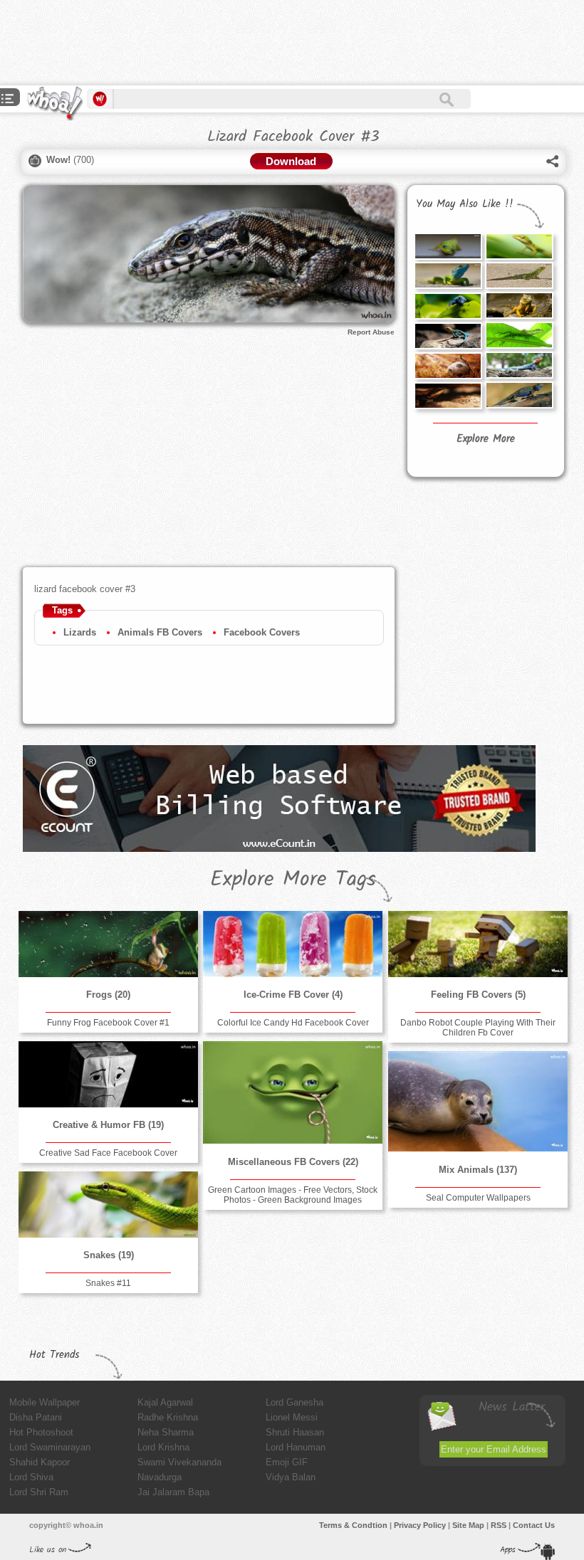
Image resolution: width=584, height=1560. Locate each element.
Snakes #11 (108, 1283)
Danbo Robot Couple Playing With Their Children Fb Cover (478, 1028)
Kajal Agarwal (165, 1402)
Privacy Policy (420, 1525)
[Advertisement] (259, 43)
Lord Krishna (163, 1447)
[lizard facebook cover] (519, 365)
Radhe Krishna (167, 1417)
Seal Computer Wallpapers (478, 1198)
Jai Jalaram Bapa (173, 1492)
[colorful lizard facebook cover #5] (448, 275)
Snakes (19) (108, 1255)
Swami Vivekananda (179, 1462)
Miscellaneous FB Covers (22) (293, 1161)
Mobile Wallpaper (44, 1402)
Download (291, 161)
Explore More (486, 439)
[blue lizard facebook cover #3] (448, 306)
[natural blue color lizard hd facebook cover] (448, 336)
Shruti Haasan (295, 1432)
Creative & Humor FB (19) (108, 1124)
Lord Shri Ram (38, 1492)
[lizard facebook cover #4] (519, 305)
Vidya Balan (291, 1477)
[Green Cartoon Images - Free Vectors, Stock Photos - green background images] (292, 1092)
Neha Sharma (165, 1432)
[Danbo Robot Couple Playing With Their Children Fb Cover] (478, 944)
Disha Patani (35, 1417)
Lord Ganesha (294, 1402)
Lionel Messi (292, 1417)
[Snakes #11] (108, 1204)
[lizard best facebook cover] (448, 366)
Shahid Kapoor (39, 1462)
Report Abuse (371, 332)
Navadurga (159, 1477)
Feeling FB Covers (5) (478, 994)
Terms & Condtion (353, 1525)
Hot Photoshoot (41, 1432)
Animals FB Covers (160, 632)
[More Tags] (8, 100)
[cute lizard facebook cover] (448, 396)
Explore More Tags (293, 880)
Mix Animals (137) (478, 1169)
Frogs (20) (108, 994)
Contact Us (534, 1525)
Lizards (79, 632)
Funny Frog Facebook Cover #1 (108, 1023)
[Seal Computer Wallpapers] (478, 1101)
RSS (498, 1525)
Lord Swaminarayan (49, 1447)
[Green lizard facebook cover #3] (519, 335)
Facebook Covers (262, 632)
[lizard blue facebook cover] (519, 395)
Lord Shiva (31, 1477)
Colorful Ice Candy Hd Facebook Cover (293, 1023)
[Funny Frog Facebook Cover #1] (108, 944)
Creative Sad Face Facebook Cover (108, 1153)
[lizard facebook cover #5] (519, 275)
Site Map (468, 1525)
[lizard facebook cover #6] (519, 246)
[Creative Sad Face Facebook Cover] (108, 1074)
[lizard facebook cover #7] (448, 246)
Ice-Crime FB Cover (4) (293, 994)
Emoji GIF (287, 1462)
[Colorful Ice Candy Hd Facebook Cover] (292, 944)
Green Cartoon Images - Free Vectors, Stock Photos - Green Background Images (292, 1195)
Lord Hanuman (295, 1447)
